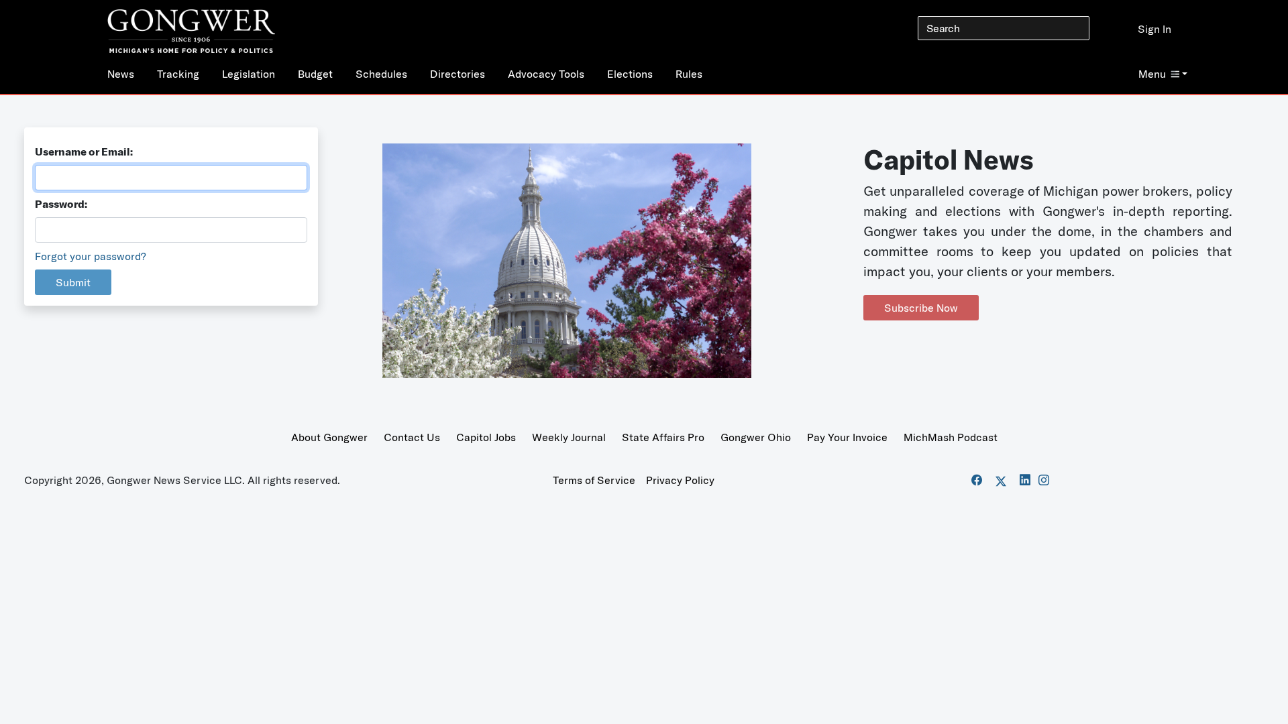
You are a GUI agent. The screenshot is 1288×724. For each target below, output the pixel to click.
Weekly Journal (569, 437)
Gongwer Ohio (755, 437)
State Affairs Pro (663, 437)
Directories (457, 73)
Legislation (248, 73)
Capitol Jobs (486, 437)
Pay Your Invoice (847, 437)
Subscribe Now (921, 307)
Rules (689, 73)
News (120, 73)
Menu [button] (1152, 73)
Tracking (178, 73)
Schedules (381, 73)
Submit (73, 282)
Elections (630, 73)
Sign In (1154, 29)
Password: (61, 203)
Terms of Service (594, 480)
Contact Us (412, 437)
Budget (315, 73)
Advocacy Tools (546, 73)
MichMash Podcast (951, 437)
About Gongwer (329, 437)
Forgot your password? (90, 256)
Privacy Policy (680, 480)
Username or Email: (84, 151)
